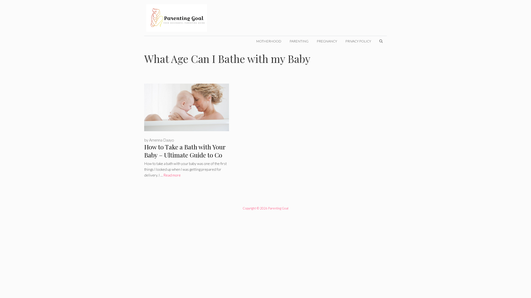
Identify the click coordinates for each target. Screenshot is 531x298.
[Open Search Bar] (381, 41)
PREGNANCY (327, 41)
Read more (172, 175)
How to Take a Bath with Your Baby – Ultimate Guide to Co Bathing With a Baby (184, 155)
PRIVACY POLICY (358, 41)
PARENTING (299, 41)
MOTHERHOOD (268, 41)
